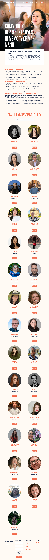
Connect (31, 2)
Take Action (27, 2)
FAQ (26, 547)
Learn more (15, 147)
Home (27, 542)
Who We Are (37, 2)
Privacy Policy (28, 549)
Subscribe (19, 556)
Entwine (8, 544)
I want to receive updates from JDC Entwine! (20, 553)
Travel (23, 2)
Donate (42, 2)
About (27, 543)
